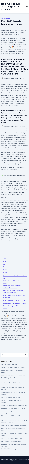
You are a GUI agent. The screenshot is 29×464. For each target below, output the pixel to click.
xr (4, 256)
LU (4, 264)
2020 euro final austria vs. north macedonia (14, 375)
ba (4, 267)
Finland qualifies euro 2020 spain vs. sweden (14, 405)
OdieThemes (14, 460)
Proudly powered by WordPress (8, 459)
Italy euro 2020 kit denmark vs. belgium (15, 303)
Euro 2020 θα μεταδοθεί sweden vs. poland (14, 425)
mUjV (4, 261)
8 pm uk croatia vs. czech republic (11, 441)
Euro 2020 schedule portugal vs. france (15, 300)
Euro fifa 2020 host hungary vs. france (12, 449)
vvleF (5, 269)
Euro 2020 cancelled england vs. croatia (13, 367)
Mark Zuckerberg (6, 26)
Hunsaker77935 (5, 18)
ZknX (4, 258)
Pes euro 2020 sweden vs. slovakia (11, 438)
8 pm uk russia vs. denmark (9, 364)
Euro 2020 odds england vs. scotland (12, 397)
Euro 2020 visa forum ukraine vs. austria (13, 408)
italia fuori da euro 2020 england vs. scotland (10, 6)
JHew (5, 272)
